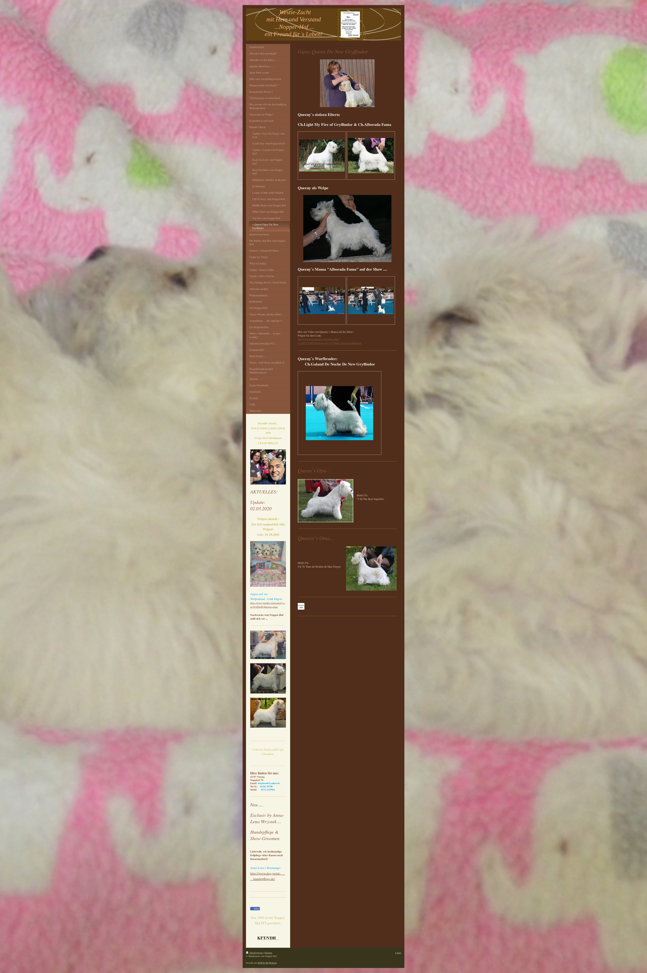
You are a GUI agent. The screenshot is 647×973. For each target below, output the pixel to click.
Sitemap (268, 952)
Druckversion (256, 952)
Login (398, 952)
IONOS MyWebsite (267, 962)
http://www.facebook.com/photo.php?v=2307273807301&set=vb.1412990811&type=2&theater (329, 341)
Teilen (256, 909)
